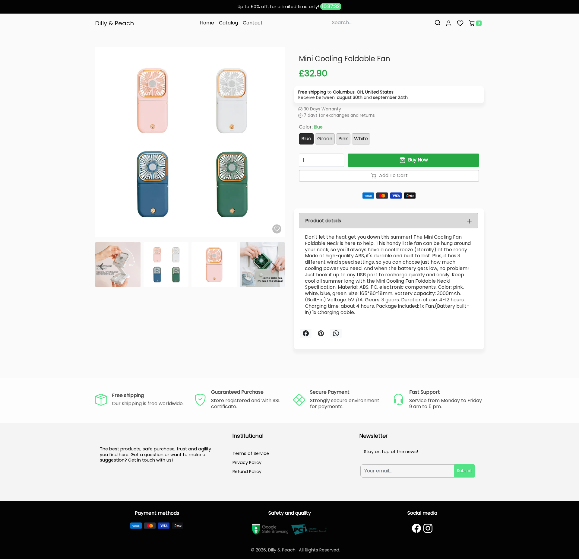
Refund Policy (247, 471)
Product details (323, 220)
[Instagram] (428, 528)
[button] (448, 23)
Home (207, 22)
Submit (464, 471)
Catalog (228, 22)
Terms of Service (251, 453)
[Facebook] (416, 528)
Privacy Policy (247, 462)
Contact (253, 22)
